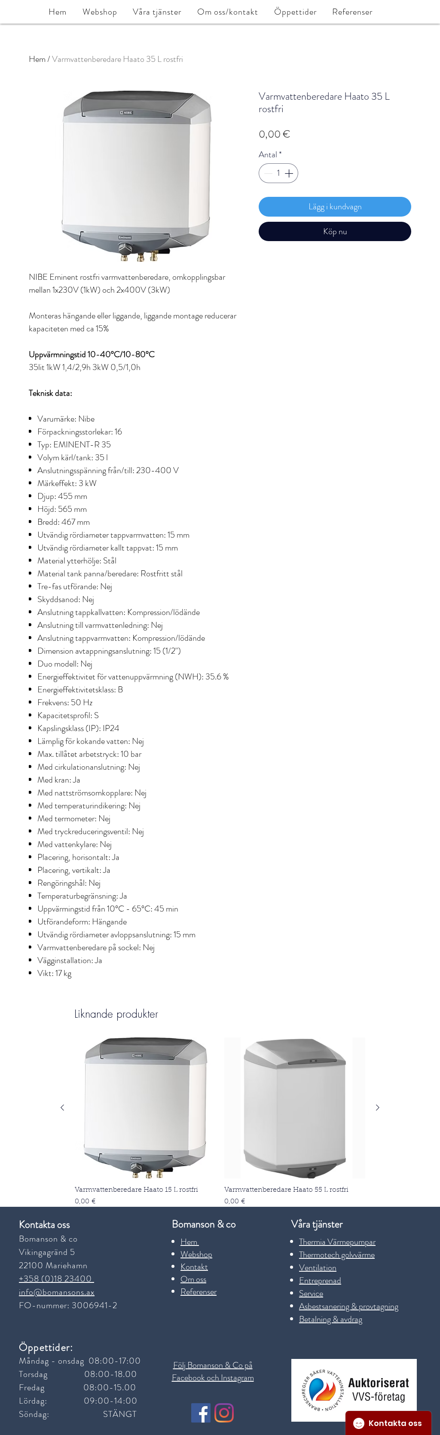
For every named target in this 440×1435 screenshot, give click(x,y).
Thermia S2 (167, 795)
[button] (53, 585)
